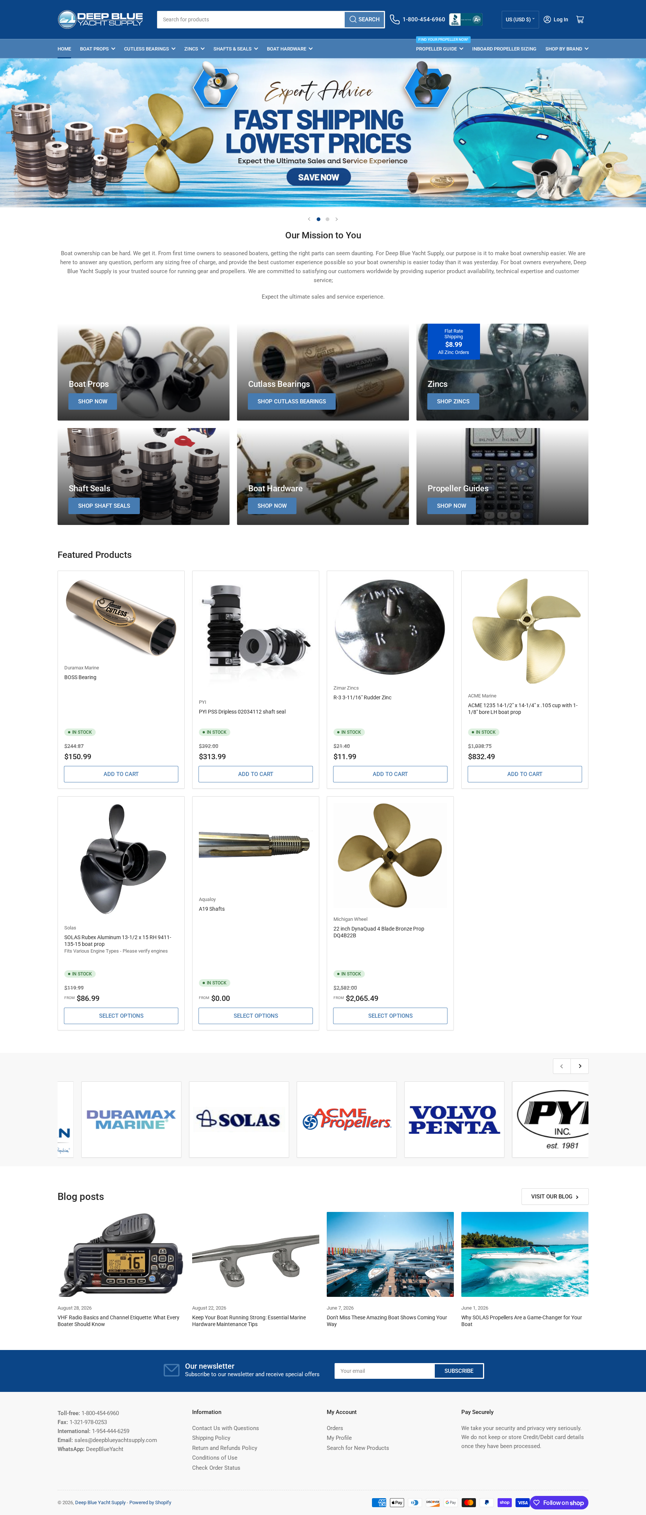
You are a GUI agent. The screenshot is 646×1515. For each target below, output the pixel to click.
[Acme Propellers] (355, 1119)
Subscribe (458, 1371)
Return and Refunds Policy (224, 1448)
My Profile (339, 1438)
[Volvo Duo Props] (462, 1119)
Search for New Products (358, 1448)
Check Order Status (216, 1467)
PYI (202, 702)
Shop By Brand (563, 49)
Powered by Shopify (150, 1502)
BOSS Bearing (80, 677)
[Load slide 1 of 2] (318, 219)
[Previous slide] (309, 219)
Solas (70, 928)
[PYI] (570, 1119)
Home (64, 49)
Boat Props (94, 49)
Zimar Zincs (346, 688)
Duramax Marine (81, 668)
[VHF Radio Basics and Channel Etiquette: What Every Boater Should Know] (121, 1254)
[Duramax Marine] (139, 1119)
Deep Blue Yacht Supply (100, 1502)
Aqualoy (207, 899)
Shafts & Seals (232, 49)
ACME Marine (482, 696)
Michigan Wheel (350, 919)
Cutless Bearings (146, 49)
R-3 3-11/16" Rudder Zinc (362, 697)
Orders (335, 1428)
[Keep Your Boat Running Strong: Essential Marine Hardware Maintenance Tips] (255, 1254)
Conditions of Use (214, 1457)
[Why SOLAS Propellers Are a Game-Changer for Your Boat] (524, 1254)
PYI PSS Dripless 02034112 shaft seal (242, 712)
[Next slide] (336, 219)
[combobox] (271, 19)
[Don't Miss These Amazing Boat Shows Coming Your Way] (390, 1254)
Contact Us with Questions (225, 1428)
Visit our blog (551, 1196)
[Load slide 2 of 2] (327, 219)
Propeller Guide (439, 45)
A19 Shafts (212, 909)
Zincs (191, 49)
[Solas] (247, 1119)
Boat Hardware (286, 49)
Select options (121, 1015)
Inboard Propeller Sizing (504, 49)
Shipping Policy (211, 1438)
